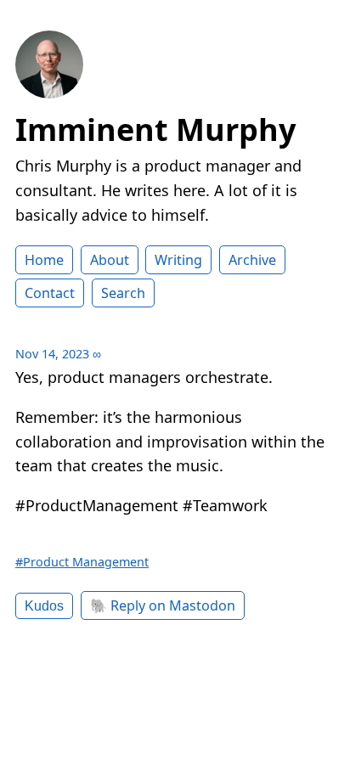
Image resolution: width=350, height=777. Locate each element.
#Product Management (82, 562)
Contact (50, 293)
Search (123, 293)
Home (44, 260)
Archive (252, 260)
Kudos (44, 605)
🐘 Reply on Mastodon (162, 605)
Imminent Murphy (155, 129)
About (109, 260)
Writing (178, 260)
